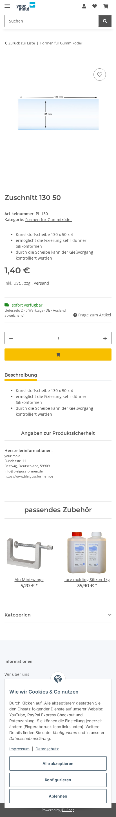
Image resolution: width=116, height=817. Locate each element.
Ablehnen (58, 796)
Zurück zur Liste (21, 43)
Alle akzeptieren (58, 763)
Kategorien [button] (18, 615)
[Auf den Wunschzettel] (99, 74)
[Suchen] (105, 21)
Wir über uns (17, 674)
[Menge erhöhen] (105, 338)
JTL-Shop (67, 809)
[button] (84, 6)
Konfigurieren (58, 779)
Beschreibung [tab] (21, 375)
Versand (41, 283)
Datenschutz (47, 748)
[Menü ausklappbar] (7, 3)
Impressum (19, 748)
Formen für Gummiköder (48, 219)
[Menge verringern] (11, 338)
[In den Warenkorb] (9, 61)
